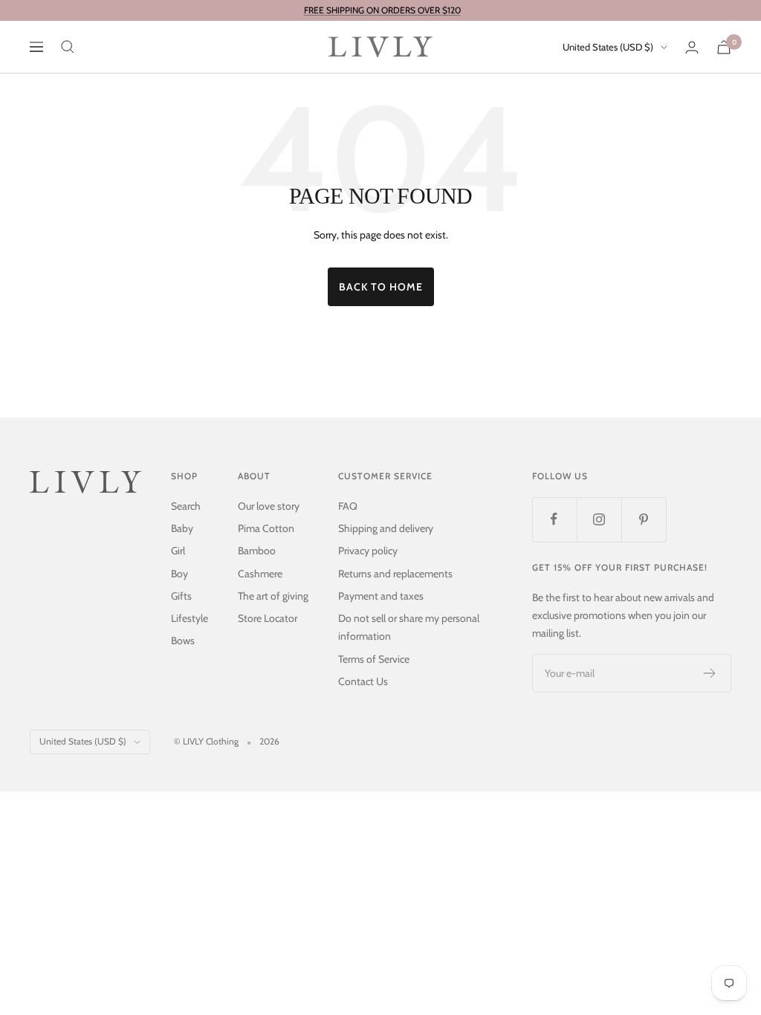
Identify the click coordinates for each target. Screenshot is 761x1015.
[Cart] (723, 47)
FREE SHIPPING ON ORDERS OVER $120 (382, 10)
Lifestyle (189, 618)
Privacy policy (368, 550)
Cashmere (260, 573)
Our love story (268, 506)
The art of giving (273, 596)
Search (186, 506)
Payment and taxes (381, 596)
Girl (178, 550)
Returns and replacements (395, 573)
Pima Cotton (266, 528)
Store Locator (267, 618)
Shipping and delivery (385, 528)
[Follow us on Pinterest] (643, 519)
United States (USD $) (608, 47)
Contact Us (363, 681)
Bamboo (257, 550)
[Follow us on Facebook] (554, 519)
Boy (179, 573)
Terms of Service (373, 659)
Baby (182, 528)
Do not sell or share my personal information (408, 627)
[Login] (692, 47)
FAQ (347, 506)
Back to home (381, 287)
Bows (183, 640)
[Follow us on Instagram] (599, 519)
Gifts (181, 596)
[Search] (67, 46)
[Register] (710, 673)
